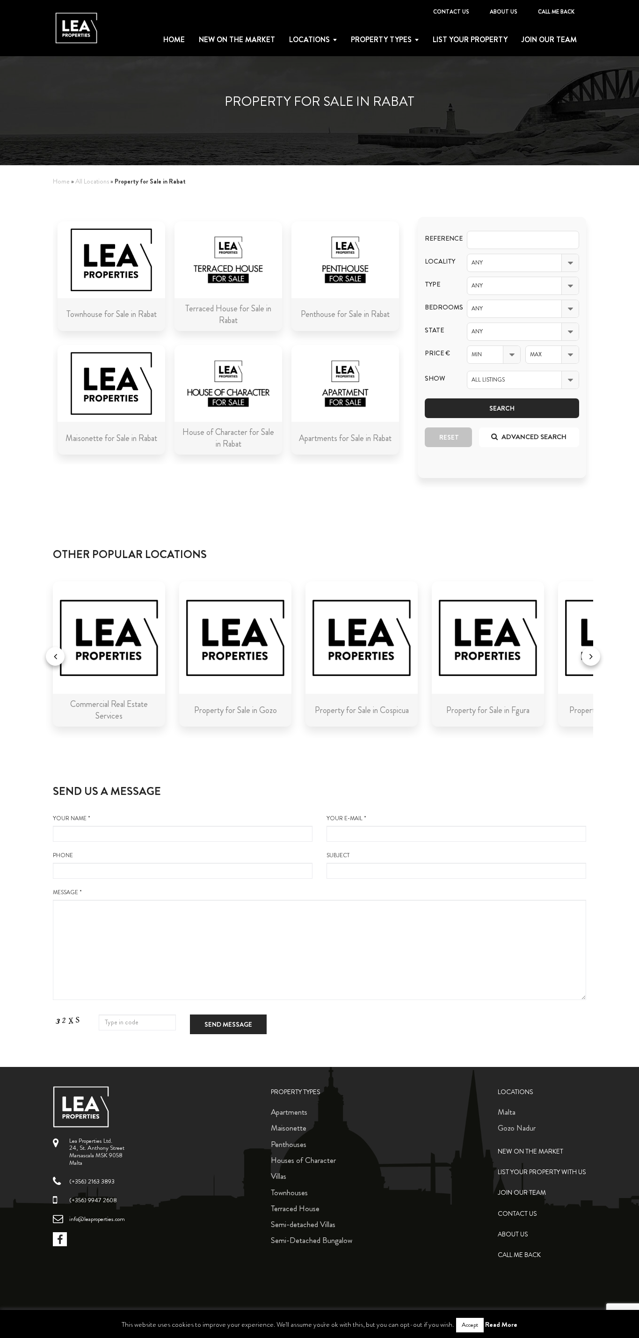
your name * (71, 819)
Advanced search (533, 437)
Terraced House (295, 1208)
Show (435, 378)
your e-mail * (346, 819)
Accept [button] (470, 1325)
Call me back (556, 11)
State (434, 330)
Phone (63, 856)
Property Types (295, 1092)
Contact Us (451, 11)
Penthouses (288, 1144)
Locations (309, 39)
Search (502, 408)
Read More (501, 1324)
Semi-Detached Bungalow (311, 1240)
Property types (381, 39)
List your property (470, 39)
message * (67, 893)
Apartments (289, 1111)
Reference (439, 238)
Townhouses (289, 1192)
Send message (228, 1024)
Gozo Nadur (517, 1127)
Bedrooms (439, 307)
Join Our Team (549, 39)
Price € (437, 353)
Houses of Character (303, 1160)
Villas (278, 1176)
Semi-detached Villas (303, 1224)
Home (174, 39)
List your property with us (542, 1172)
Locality (439, 261)
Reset (449, 437)
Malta (507, 1111)
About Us (503, 11)
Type (432, 284)
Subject (338, 856)
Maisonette (288, 1127)
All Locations (92, 181)
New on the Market (237, 39)
